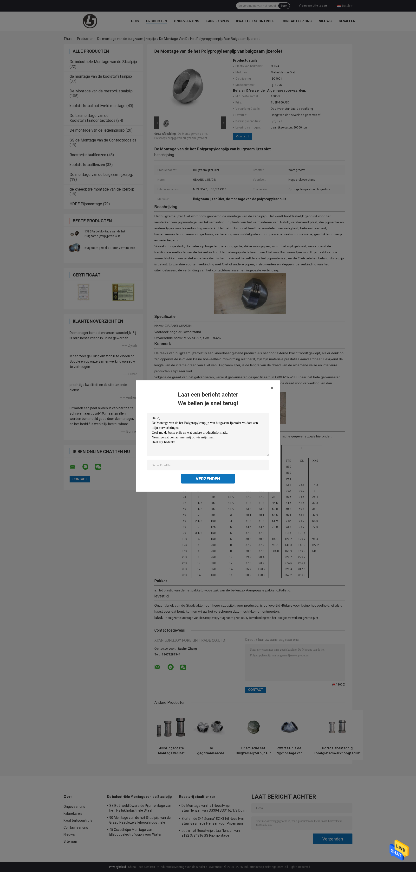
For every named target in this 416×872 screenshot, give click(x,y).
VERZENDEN (208, 478)
